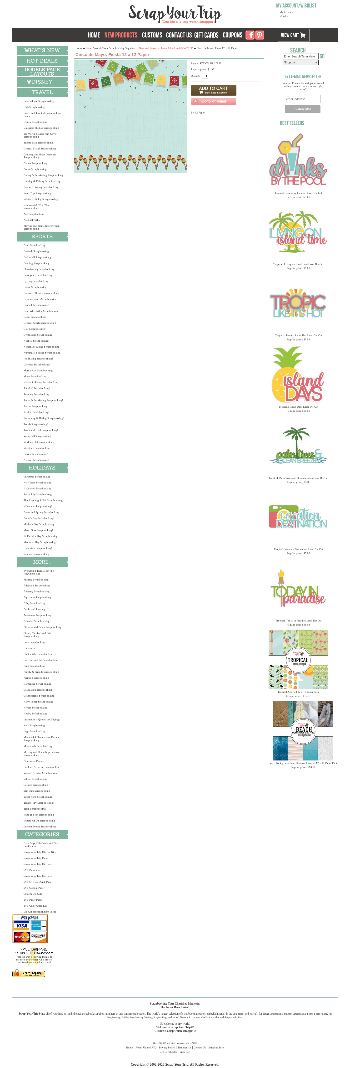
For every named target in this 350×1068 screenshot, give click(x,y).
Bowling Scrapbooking (36, 263)
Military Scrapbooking (36, 579)
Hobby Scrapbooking (35, 713)
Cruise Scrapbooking (35, 169)
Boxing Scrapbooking (36, 453)
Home (78, 48)
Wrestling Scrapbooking (37, 448)
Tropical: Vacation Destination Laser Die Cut (298, 549)
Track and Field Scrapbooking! (41, 430)
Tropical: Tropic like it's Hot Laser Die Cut (298, 335)
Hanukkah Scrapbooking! (38, 548)
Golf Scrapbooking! (35, 328)
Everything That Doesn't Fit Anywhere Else (39, 572)
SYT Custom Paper (34, 887)
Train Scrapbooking (35, 808)
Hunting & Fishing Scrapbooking (42, 181)
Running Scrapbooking (36, 394)
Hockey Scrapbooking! (36, 340)
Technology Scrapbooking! (39, 802)
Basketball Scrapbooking (37, 257)
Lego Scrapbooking (34, 731)
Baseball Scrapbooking (36, 251)
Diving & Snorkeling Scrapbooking (43, 175)
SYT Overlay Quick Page (37, 881)
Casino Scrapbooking (35, 163)
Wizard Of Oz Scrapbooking (39, 820)
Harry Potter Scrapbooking (38, 701)
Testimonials (184, 1047)
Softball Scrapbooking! (36, 412)
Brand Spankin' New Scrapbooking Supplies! (110, 48)
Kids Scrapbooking (34, 725)
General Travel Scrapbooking (40, 148)
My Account (286, 12)
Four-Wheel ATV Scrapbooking (41, 310)
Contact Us (200, 1047)
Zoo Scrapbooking (34, 213)
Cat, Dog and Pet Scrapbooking (41, 659)
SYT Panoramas (32, 869)
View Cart (185, 1051)
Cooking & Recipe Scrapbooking (42, 766)
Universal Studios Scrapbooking (41, 127)
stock (241, 1013)
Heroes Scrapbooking (35, 707)
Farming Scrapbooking (36, 677)
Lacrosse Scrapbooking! (37, 364)
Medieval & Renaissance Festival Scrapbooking (42, 739)
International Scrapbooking (39, 101)
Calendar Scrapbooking (37, 621)
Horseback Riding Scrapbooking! (42, 346)
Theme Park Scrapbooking (38, 142)
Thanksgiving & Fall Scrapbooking (43, 500)
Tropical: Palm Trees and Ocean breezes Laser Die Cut (298, 478)
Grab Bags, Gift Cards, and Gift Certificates (41, 844)
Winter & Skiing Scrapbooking (41, 199)
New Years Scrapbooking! (38, 482)
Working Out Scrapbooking (39, 442)
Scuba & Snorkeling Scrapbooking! (43, 400)
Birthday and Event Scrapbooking (42, 627)
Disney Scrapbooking (35, 121)
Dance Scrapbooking (35, 287)
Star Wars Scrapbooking (37, 790)
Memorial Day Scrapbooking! (40, 542)
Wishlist (284, 16)
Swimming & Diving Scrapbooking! (44, 418)
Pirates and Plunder (34, 761)
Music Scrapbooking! (35, 376)
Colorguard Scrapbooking (38, 275)
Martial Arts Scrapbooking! (39, 370)
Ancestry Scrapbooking (37, 591)
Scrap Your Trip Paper (36, 858)
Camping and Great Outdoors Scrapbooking (40, 156)
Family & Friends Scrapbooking (41, 671)
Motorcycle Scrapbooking (38, 746)
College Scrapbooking (36, 784)
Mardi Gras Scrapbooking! (38, 530)
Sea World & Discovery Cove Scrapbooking (40, 135)
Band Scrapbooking (34, 245)
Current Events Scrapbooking (40, 826)
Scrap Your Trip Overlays (38, 875)
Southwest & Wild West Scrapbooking (36, 206)
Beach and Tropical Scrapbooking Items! (42, 114)
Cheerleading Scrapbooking (39, 269)
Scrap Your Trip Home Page (143, 13)
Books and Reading (34, 609)
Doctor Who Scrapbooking (38, 653)
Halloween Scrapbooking (37, 488)
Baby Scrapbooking (34, 603)
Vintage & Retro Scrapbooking (41, 772)
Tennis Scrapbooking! (36, 424)
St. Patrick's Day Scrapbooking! (41, 536)
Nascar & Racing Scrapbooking (41, 187)
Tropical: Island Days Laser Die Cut (298, 406)
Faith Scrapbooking (34, 665)
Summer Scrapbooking (36, 554)
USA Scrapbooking (34, 107)
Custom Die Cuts (33, 893)
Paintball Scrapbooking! (37, 388)
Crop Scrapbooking (34, 642)
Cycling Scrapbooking (36, 281)
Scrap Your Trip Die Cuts (37, 864)
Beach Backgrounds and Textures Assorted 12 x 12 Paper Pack (303, 763)
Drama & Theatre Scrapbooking (41, 293)
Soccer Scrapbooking (35, 406)
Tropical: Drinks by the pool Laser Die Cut (298, 192)
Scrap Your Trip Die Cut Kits (39, 852)
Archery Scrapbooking (36, 459)
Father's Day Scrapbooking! (39, 518)
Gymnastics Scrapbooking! (38, 334)
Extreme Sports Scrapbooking (40, 299)
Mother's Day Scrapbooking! (39, 524)
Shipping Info (216, 1047)
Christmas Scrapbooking (37, 476)
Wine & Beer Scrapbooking (39, 814)
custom (253, 1013)
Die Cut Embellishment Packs (40, 911)
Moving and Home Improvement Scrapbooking (42, 227)
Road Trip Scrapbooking (37, 193)
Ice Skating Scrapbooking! (38, 358)
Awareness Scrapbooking (37, 615)
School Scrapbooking (35, 778)
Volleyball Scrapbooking (37, 436)
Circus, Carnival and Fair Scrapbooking (37, 634)
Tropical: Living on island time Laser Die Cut (298, 264)
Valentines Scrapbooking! (38, 506)
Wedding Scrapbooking (155, 1017)
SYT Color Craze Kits (35, 905)
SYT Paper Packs (33, 899)
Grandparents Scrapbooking (39, 695)
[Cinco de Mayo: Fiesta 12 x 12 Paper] (130, 172)
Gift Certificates (168, 1051)
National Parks (32, 219)
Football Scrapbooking (36, 304)
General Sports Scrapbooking (40, 322)
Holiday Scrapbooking (132, 1017)
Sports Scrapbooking (317, 1013)
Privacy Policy (167, 1047)
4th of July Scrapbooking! (38, 494)
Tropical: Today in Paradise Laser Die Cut (298, 620)
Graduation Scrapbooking (38, 689)
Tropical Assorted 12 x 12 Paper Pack (298, 691)
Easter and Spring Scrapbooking (41, 512)
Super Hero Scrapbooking (38, 796)
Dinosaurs (29, 648)
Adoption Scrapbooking (37, 585)
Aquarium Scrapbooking (37, 597)
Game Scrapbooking (35, 316)
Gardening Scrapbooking (37, 683)
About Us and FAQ (145, 1047)
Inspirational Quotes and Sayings (42, 719)
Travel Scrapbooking (273, 1013)
